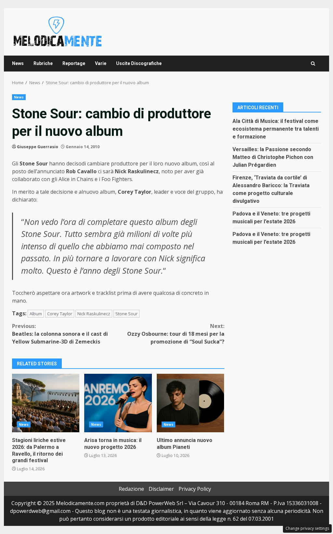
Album (36, 314)
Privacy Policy (195, 488)
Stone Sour (126, 314)
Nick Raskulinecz (93, 314)
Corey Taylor (59, 314)
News (18, 63)
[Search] (313, 63)
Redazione (131, 488)
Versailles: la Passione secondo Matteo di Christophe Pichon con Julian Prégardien (273, 157)
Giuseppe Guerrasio (37, 147)
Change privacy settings (307, 528)
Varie (100, 63)
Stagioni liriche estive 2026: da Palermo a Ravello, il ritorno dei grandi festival (45, 403)
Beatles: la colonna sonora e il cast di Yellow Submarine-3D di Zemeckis (60, 333)
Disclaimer (161, 488)
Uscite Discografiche (139, 63)
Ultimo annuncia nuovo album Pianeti (190, 403)
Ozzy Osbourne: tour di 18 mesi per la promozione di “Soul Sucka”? (175, 333)
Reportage (73, 63)
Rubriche (43, 63)
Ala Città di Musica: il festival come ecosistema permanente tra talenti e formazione (276, 129)
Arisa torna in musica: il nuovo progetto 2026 (118, 403)
